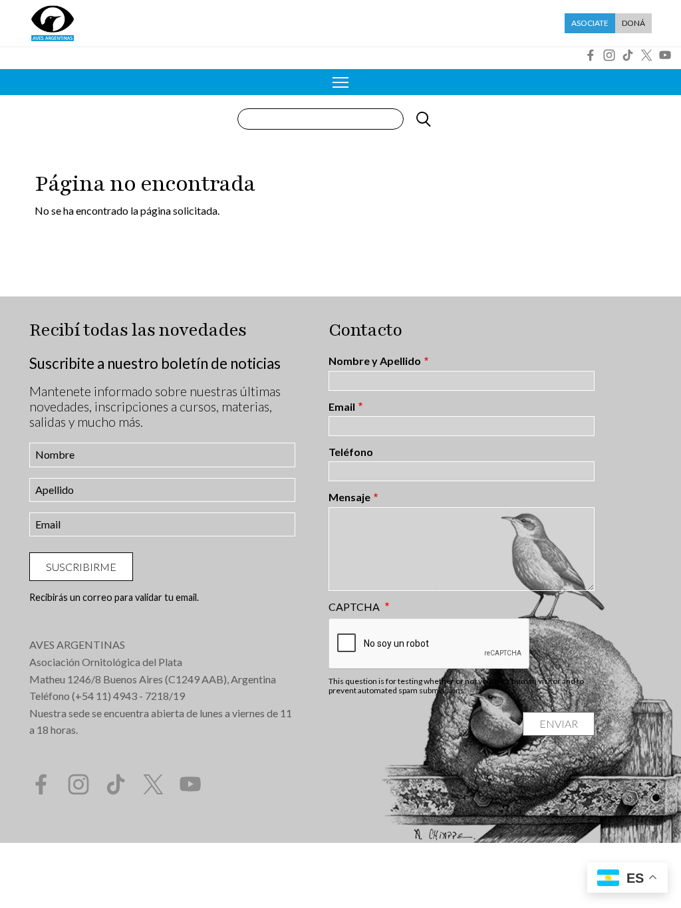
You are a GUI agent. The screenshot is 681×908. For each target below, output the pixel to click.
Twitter (646, 55)
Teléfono (351, 452)
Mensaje (349, 497)
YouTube (665, 55)
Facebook (591, 55)
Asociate (590, 23)
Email (342, 407)
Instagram (609, 55)
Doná (633, 23)
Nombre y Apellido (375, 361)
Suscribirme (81, 566)
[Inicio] (52, 23)
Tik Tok (628, 55)
